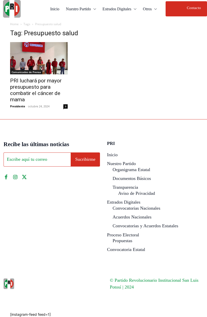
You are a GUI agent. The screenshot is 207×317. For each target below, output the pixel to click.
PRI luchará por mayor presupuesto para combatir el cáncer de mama (36, 90)
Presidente (17, 106)
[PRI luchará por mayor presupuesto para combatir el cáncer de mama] (39, 58)
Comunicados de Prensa (26, 72)
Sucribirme (85, 159)
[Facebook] (6, 177)
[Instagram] (15, 177)
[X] (24, 177)
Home (14, 24)
